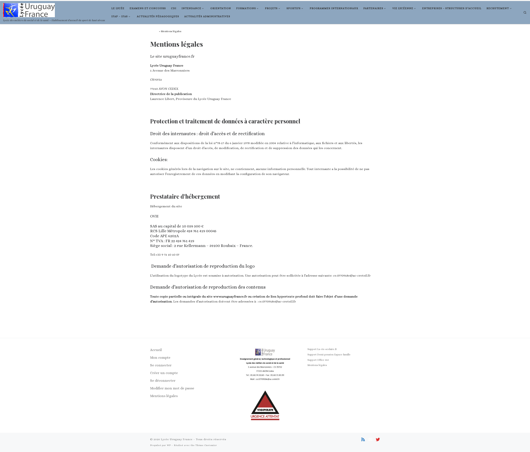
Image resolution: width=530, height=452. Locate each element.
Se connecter (161, 365)
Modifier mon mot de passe (172, 388)
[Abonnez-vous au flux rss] (363, 439)
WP (169, 445)
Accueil (154, 31)
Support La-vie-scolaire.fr (322, 349)
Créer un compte (164, 373)
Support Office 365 (318, 359)
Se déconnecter (163, 381)
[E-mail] (370, 439)
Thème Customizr (206, 445)
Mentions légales (164, 396)
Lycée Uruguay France (177, 439)
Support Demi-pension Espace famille (329, 354)
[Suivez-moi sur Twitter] (378, 439)
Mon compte (160, 358)
